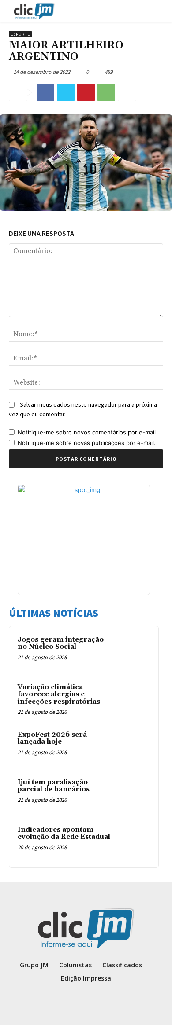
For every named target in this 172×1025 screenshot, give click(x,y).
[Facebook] (45, 92)
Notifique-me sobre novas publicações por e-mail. (87, 442)
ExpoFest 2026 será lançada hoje (52, 738)
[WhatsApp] (106, 92)
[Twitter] (66, 92)
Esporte (20, 34)
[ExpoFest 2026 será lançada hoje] (133, 747)
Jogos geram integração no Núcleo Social (61, 643)
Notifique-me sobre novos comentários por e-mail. (87, 432)
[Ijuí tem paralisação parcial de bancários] (133, 794)
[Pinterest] (86, 92)
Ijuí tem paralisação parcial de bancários (54, 786)
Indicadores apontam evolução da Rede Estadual (64, 833)
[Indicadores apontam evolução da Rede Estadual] (133, 842)
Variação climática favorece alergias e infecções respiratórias (59, 694)
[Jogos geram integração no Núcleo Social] (133, 652)
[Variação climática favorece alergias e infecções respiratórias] (133, 699)
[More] (127, 92)
